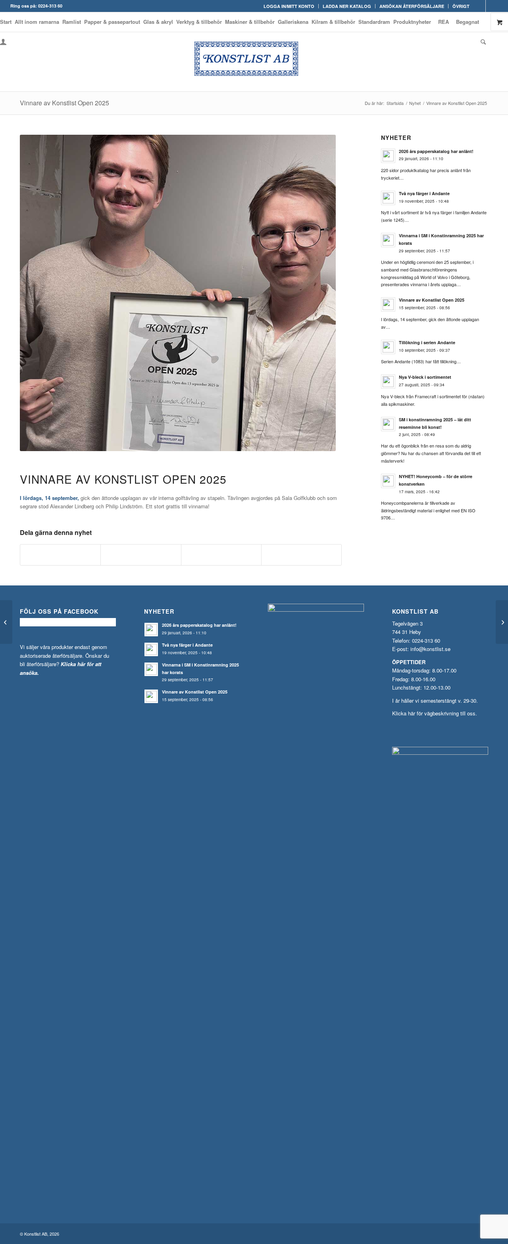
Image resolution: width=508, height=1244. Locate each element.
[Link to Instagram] (492, 6)
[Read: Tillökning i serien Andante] (388, 347)
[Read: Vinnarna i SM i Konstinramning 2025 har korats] (388, 240)
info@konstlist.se (430, 649)
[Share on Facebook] (60, 554)
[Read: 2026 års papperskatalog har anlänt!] (388, 156)
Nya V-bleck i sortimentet (425, 377)
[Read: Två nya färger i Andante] (388, 198)
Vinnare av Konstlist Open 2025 (64, 102)
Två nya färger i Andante (424, 193)
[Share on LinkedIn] (221, 554)
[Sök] (482, 42)
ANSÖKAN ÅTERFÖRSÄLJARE (411, 6)
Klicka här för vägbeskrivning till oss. (434, 713)
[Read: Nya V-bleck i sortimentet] (388, 381)
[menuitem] (289, 6)
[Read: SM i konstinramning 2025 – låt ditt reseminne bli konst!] (388, 424)
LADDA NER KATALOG (347, 6)
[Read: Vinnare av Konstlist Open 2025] (388, 304)
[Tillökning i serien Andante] (6, 622)
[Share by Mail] (301, 554)
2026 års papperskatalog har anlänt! (436, 151)
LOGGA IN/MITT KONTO (289, 6)
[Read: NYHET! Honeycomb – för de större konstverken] (388, 481)
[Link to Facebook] (479, 6)
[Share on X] (141, 554)
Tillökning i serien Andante (427, 342)
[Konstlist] (254, 61)
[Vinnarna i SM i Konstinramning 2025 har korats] (502, 622)
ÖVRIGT (461, 6)
